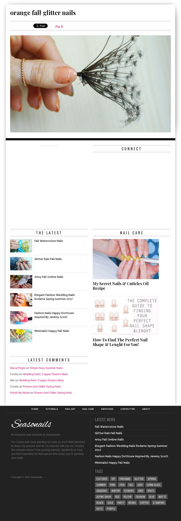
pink (112, 485)
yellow (128, 496)
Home (34, 409)
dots (99, 508)
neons (132, 502)
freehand (124, 479)
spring (152, 479)
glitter (138, 479)
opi (113, 479)
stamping (158, 502)
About (146, 409)
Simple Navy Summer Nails (46, 368)
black (99, 502)
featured (101, 479)
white (150, 491)
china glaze (153, 485)
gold (110, 502)
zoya (121, 485)
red (117, 496)
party (120, 502)
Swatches (107, 409)
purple (111, 508)
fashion (140, 496)
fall (131, 485)
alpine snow (103, 496)
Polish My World (20, 392)
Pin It (59, 26)
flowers (129, 491)
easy (140, 485)
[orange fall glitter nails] (90, 131)
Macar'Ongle (17, 368)
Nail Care (88, 409)
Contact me (128, 409)
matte (162, 496)
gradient (101, 491)
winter (115, 491)
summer (101, 485)
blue (152, 496)
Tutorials (51, 409)
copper (144, 502)
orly (140, 491)
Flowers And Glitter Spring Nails (42, 386)
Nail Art (70, 409)
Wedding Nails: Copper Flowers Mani (45, 374)
